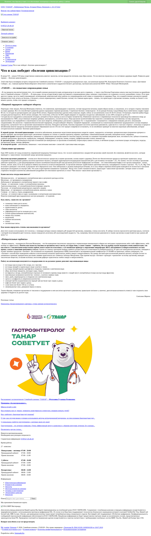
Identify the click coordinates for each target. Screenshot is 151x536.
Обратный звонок (7, 29)
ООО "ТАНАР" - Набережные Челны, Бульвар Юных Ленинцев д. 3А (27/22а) (30, 7)
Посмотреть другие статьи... (11, 429)
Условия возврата (29, 529)
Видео (7, 57)
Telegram (13, 527)
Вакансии (9, 495)
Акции (8, 49)
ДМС (7, 55)
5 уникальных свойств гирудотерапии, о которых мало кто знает (25, 422)
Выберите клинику (8, 22)
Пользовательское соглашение (74, 529)
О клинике (9, 47)
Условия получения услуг (11, 529)
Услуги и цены (10, 45)
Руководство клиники (13, 485)
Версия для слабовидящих (11, 11)
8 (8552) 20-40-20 (7, 26)
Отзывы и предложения (14, 491)
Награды (8, 487)
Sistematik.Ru (19, 533)
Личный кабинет (7, 33)
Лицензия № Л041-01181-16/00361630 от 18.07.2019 (83, 527)
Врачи (7, 51)
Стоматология (10, 59)
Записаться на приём (9, 37)
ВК (2, 527)
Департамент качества (13, 493)
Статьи (10, 65)
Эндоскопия (9, 61)
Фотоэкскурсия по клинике (15, 489)
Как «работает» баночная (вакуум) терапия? (17, 414)
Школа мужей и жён (8, 407)
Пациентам (9, 53)
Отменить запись (7, 41)
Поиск (3, 498)
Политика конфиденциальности (50, 529)
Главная (4, 65)
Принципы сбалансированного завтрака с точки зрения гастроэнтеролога (29, 304)
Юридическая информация (15, 483)
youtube (6, 527)
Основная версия (27, 11)
